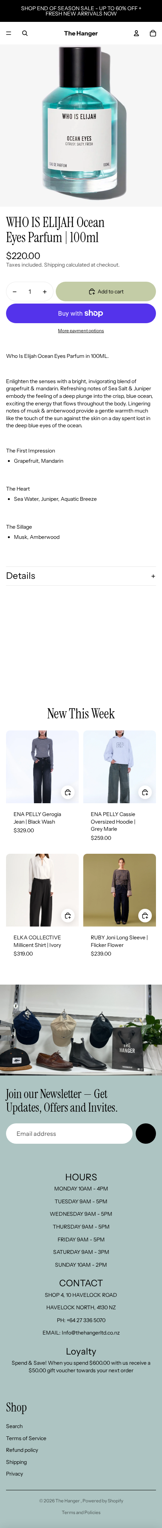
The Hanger (68, 1500)
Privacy (14, 1473)
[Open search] (25, 33)
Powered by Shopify (103, 1500)
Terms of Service (26, 1438)
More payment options (81, 330)
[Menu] (8, 33)
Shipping (16, 1462)
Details (20, 575)
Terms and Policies (81, 1512)
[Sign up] (146, 1133)
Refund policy (22, 1450)
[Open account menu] (136, 33)
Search (14, 1426)
